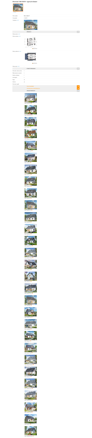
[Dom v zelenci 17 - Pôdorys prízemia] (31, 49)
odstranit (14, 12)
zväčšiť (18, 20)
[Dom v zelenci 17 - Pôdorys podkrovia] (31, 64)
